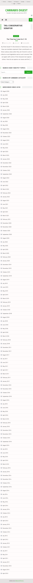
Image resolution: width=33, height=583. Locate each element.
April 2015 (5, 460)
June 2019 (5, 287)
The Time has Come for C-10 (16, 39)
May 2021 (5, 208)
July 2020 (5, 242)
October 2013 (6, 513)
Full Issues (16, 1)
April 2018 (5, 332)
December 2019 (7, 264)
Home (4, 1)
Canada (22, 1)
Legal (14, 3)
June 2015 (5, 453)
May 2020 (5, 246)
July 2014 (5, 494)
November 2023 (7, 133)
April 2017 (5, 370)
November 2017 (7, 351)
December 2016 (7, 385)
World (19, 3)
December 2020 (7, 223)
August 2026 (6, 91)
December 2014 (7, 475)
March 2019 (6, 298)
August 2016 (6, 400)
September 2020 (7, 234)
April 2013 (5, 521)
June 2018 (5, 325)
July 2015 (5, 449)
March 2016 (6, 419)
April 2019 (5, 295)
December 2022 (7, 163)
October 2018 (6, 310)
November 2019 (7, 268)
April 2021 (5, 212)
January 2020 (6, 261)
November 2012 (7, 528)
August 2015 (6, 445)
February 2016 (6, 423)
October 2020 (6, 231)
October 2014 (6, 483)
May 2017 (5, 366)
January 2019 (6, 306)
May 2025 (5, 125)
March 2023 (6, 155)
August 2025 (6, 118)
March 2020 (6, 253)
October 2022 (6, 170)
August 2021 (6, 200)
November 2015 (7, 434)
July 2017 (5, 359)
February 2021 (6, 219)
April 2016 (5, 415)
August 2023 (6, 140)
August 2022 (6, 178)
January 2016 (6, 426)
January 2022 (6, 197)
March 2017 (6, 374)
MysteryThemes (20, 581)
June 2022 (5, 182)
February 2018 (6, 340)
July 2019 (5, 283)
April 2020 (5, 249)
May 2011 (5, 554)
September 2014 (7, 487)
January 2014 (6, 509)
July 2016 (5, 404)
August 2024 (6, 129)
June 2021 (5, 204)
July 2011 (5, 551)
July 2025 (5, 121)
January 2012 (6, 543)
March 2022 (6, 189)
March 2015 (6, 464)
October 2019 (6, 272)
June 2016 (5, 408)
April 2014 (5, 505)
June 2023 (5, 144)
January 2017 (6, 381)
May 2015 (5, 456)
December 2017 (7, 347)
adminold (16, 43)
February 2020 (6, 257)
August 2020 (6, 238)
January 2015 (6, 472)
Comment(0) (26, 43)
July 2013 (5, 517)
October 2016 (6, 392)
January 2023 (6, 159)
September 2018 (7, 313)
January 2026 (6, 110)
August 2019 (6, 279)
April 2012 (5, 539)
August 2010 (6, 569)
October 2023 (6, 136)
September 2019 (7, 276)
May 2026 (5, 99)
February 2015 (6, 468)
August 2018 (6, 317)
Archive (16, 36)
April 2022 (5, 185)
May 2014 (5, 502)
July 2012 (5, 536)
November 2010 (7, 566)
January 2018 (6, 343)
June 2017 (5, 362)
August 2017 (6, 355)
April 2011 (5, 558)
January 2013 (6, 524)
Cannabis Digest (16, 10)
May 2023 (5, 148)
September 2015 (7, 441)
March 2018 (6, 336)
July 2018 (5, 321)
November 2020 (7, 227)
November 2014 (7, 479)
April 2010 (5, 573)
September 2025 (7, 114)
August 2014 (6, 490)
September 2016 (7, 396)
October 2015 (6, 438)
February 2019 (6, 302)
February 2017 (6, 377)
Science (28, 1)
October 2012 (6, 532)
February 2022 (6, 193)
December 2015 (7, 430)
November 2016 (7, 389)
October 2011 (6, 547)
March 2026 (6, 106)
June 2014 (5, 498)
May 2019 (5, 291)
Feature (10, 1)
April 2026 (5, 102)
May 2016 (5, 411)
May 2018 (5, 328)
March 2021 (6, 215)
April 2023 (5, 151)
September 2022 (7, 174)
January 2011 (6, 562)
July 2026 (5, 95)
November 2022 (7, 166)
